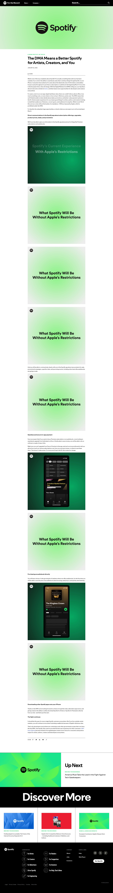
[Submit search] (108, 3)
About (68, 853)
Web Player (82, 857)
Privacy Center (12, 884)
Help (80, 853)
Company (35, 3)
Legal (6, 884)
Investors (69, 861)
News (26, 3)
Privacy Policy (21, 884)
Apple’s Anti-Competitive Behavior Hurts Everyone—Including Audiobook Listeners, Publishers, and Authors (56, 836)
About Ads (34, 884)
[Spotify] (11, 3)
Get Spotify (99, 861)
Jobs (68, 857)
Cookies (28, 884)
